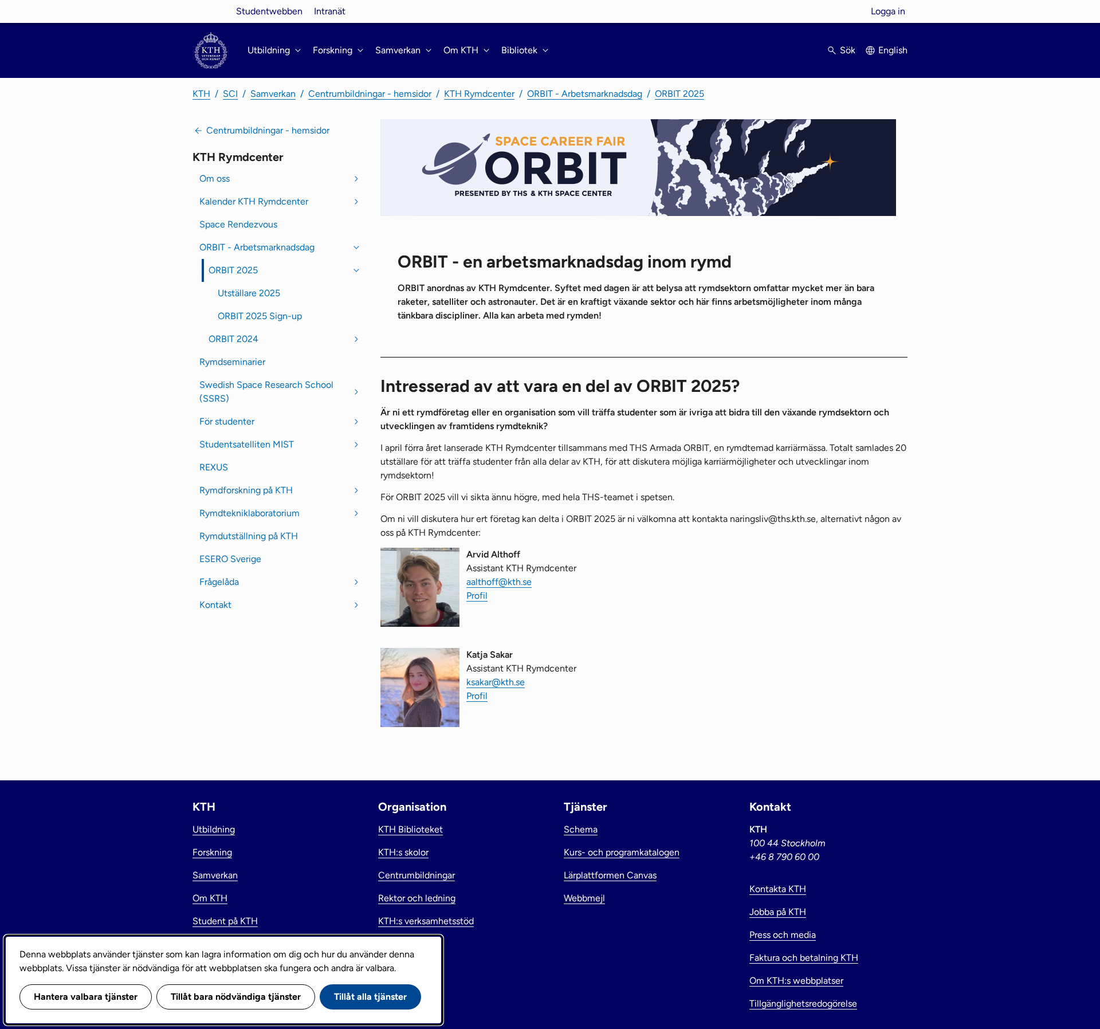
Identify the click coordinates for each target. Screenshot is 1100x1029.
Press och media (782, 934)
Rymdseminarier (232, 361)
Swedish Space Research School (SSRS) (266, 391)
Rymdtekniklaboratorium (249, 513)
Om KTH (209, 898)
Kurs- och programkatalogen (621, 852)
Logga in (888, 11)
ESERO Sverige (230, 558)
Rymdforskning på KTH (246, 490)
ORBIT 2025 (679, 93)
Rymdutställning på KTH (248, 536)
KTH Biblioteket (410, 829)
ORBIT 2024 (233, 338)
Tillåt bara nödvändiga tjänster (236, 996)
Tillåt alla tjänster (370, 996)
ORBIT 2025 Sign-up (260, 316)
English (892, 50)
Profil (477, 595)
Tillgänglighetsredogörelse (803, 1003)
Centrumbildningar (416, 875)
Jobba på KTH (777, 911)
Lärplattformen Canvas (610, 875)
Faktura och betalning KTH (803, 957)
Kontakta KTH (777, 888)
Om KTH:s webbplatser (796, 980)
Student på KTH (225, 921)
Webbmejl (584, 898)
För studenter (226, 421)
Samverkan (273, 93)
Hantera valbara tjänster (86, 996)
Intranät (329, 11)
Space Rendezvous (238, 224)
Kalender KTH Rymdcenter (253, 201)
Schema (581, 829)
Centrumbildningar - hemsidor (369, 93)
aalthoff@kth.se (499, 581)
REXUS (213, 467)
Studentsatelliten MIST (246, 444)
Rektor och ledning (416, 898)
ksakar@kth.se (495, 682)
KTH (201, 93)
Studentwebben (269, 11)
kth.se (211, 11)
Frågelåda (219, 581)
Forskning (212, 852)
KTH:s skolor (403, 852)
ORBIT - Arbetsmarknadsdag (584, 93)
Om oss (214, 178)
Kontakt (215, 604)
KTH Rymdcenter (479, 93)
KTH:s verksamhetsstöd (426, 921)
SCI (230, 93)
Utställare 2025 (249, 293)
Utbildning (213, 829)
